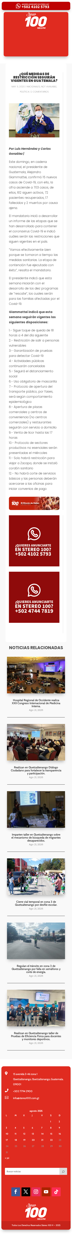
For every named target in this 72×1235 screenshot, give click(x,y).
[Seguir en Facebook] (15, 1191)
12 (24, 1133)
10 (7, 1133)
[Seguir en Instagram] (36, 1191)
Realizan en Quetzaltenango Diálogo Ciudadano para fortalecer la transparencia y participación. (36, 770)
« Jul (7, 1157)
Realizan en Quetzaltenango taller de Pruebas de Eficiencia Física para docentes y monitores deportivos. (36, 1036)
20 (33, 1139)
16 (60, 1133)
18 (16, 1139)
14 (42, 1133)
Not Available (49, 86)
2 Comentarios (40, 91)
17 (7, 1139)
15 (51, 1133)
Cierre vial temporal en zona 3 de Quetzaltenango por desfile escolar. (36, 903)
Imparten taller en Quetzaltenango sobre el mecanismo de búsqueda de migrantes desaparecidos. (36, 837)
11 (15, 1133)
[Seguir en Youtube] (46, 1191)
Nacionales (33, 86)
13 (33, 1133)
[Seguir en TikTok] (56, 1191)
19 (24, 1139)
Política (24, 91)
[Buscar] (63, 1171)
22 (51, 1139)
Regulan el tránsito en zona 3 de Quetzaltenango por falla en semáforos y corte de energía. (36, 969)
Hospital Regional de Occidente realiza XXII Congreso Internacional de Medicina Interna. (36, 703)
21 (42, 1139)
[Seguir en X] (25, 1191)
